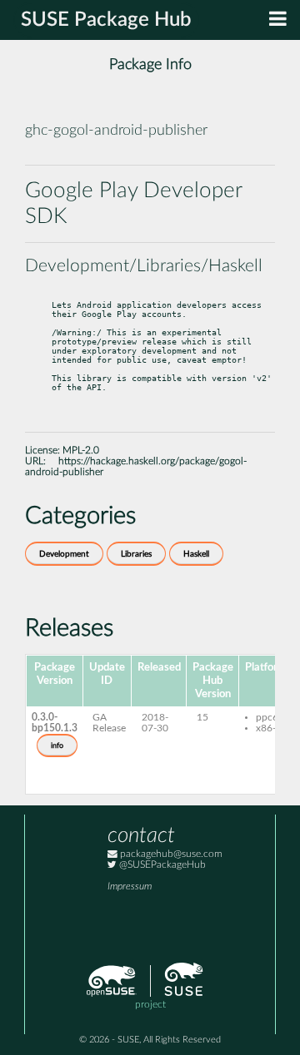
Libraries (136, 554)
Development (64, 554)
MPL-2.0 (80, 450)
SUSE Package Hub (106, 20)
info (57, 745)
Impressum (130, 886)
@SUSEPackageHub (161, 864)
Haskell (196, 554)
